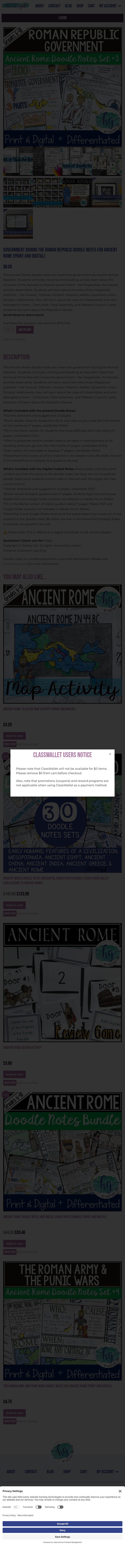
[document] (62, 773)
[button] (110, 754)
